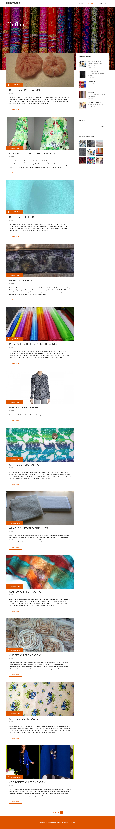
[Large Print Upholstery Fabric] (82, 143)
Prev (54, 812)
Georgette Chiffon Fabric (27, 782)
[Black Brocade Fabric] (82, 160)
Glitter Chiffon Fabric (25, 655)
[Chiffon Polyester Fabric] (99, 152)
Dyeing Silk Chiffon (22, 280)
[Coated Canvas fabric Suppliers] (91, 152)
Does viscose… (94, 71)
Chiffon (13, 93)
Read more (15, 109)
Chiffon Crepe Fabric (24, 465)
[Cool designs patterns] (91, 160)
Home (81, 3)
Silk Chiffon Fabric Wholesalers (32, 153)
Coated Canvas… (94, 61)
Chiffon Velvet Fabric (24, 90)
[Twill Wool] (82, 152)
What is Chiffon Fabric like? (28, 528)
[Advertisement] (39, 49)
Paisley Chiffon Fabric (25, 407)
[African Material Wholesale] (99, 143)
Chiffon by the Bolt (23, 217)
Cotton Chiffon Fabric (25, 591)
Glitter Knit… (93, 92)
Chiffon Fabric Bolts (23, 718)
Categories (90, 3)
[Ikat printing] (91, 143)
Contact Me (101, 3)
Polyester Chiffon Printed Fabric (33, 344)
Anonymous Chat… (95, 102)
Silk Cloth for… (94, 82)
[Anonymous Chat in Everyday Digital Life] (99, 160)
